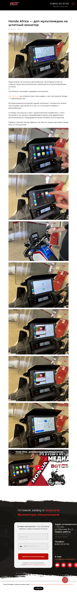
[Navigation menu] (73, 3)
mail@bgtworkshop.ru (65, 559)
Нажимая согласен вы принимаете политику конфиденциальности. (51, 584)
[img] (14, 4)
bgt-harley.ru (13, 96)
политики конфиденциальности (36, 564)
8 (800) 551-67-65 (59, 3)
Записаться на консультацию (33, 556)
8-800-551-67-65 (62, 544)
